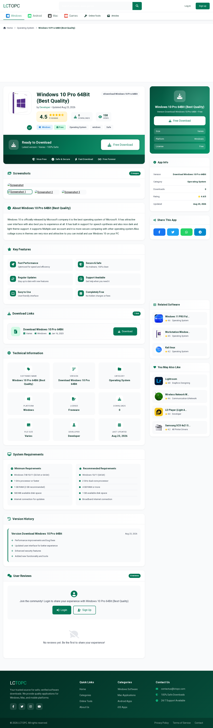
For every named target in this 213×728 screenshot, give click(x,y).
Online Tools (95, 15)
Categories (85, 695)
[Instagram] (30, 706)
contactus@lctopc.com (173, 689)
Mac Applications (127, 695)
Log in (188, 6)
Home (10, 28)
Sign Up (86, 610)
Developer (45, 107)
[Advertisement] (106, 57)
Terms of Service (182, 723)
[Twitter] (22, 706)
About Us (84, 707)
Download (127, 331)
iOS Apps (122, 707)
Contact (199, 723)
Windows (16, 15)
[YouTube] (39, 706)
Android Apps (125, 701)
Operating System (25, 28)
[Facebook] (13, 706)
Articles (115, 15)
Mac (55, 15)
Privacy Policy (161, 723)
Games (73, 15)
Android (37, 15)
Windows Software (128, 689)
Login (64, 610)
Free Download (123, 144)
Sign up (202, 6)
